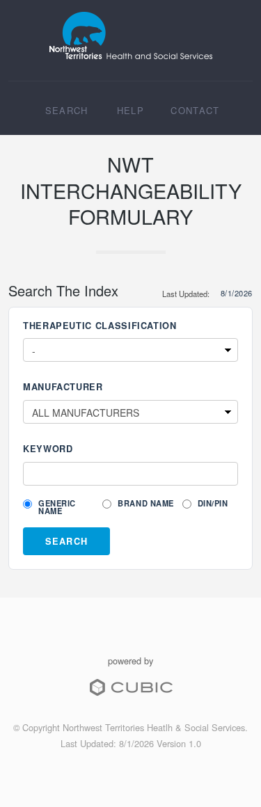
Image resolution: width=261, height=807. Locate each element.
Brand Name (146, 503)
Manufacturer (63, 387)
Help (130, 110)
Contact (195, 110)
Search (66, 110)
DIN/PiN (212, 503)
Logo (130, 35)
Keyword (47, 449)
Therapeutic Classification (100, 325)
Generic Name (57, 507)
